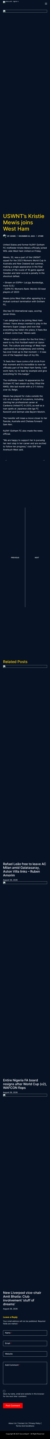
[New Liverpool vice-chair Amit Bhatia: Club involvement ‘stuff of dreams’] (25, 1192)
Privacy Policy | (35, 1423)
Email (8, 1343)
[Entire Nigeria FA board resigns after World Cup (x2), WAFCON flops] (25, 979)
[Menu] (46, 4)
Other (40, 236)
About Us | (13, 1423)
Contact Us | (23, 1423)
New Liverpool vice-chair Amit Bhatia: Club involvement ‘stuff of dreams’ (22, 1298)
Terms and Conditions (25, 1426)
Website (9, 1354)
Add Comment (12, 1365)
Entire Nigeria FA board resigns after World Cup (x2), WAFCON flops (25, 1084)
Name (8, 1333)
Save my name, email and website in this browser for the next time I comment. (23, 1395)
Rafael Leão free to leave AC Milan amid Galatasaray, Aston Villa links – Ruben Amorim (24, 869)
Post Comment (13, 1405)
